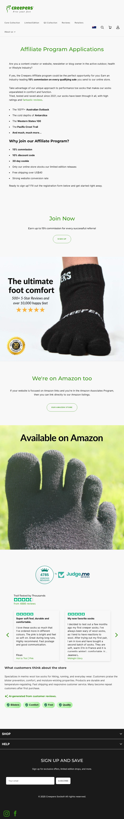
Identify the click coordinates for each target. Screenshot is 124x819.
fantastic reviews (32, 99)
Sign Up (62, 239)
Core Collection (12, 23)
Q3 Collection (50, 23)
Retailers (79, 23)
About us (9, 31)
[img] (63, 600)
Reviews (66, 23)
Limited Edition (31, 23)
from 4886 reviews (25, 603)
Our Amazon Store (62, 407)
